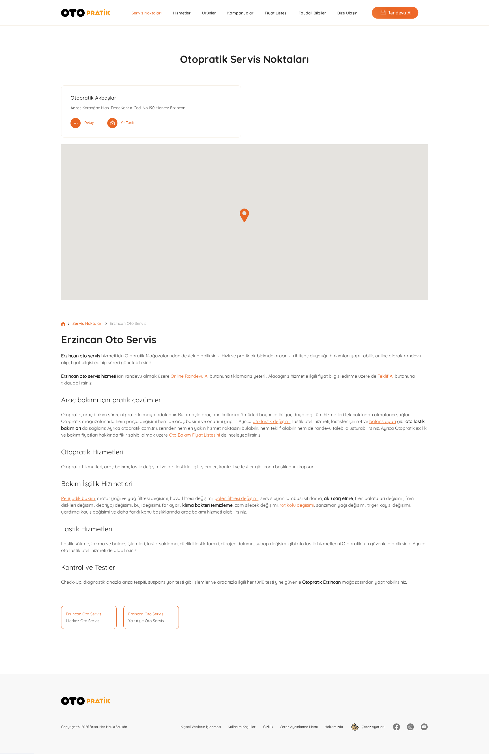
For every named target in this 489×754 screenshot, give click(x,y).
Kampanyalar (240, 13)
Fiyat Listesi (276, 13)
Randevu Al (399, 13)
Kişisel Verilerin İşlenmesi (201, 727)
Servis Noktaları (147, 13)
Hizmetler (182, 13)
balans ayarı (382, 421)
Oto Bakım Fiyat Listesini (194, 435)
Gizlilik (268, 727)
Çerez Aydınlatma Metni (299, 727)
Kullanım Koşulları (242, 727)
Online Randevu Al (190, 376)
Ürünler (209, 13)
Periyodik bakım (78, 498)
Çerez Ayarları (373, 726)
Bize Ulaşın (347, 13)
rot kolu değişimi (297, 505)
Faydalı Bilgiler (312, 13)
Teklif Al (386, 376)
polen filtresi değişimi (236, 498)
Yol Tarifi (127, 122)
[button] (244, 215)
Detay (89, 122)
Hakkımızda (334, 727)
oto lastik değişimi (271, 421)
